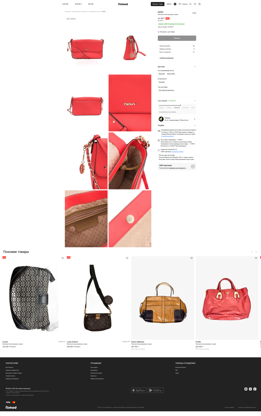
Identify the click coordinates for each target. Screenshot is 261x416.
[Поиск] (191, 4)
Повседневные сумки (94, 11)
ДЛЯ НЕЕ (65, 4)
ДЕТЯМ (90, 4)
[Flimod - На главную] (123, 4)
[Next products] (256, 251)
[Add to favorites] (62, 258)
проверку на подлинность (177, 168)
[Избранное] (195, 4)
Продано (177, 38)
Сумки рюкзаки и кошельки (79, 11)
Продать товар (158, 4)
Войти (169, 4)
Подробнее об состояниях (167, 112)
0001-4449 (70, 19)
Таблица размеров (166, 58)
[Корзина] (199, 4)
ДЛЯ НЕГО (78, 4)
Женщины (68, 11)
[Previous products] (251, 251)
